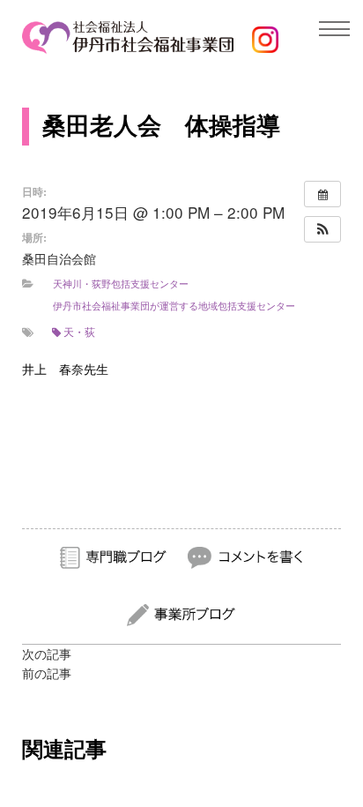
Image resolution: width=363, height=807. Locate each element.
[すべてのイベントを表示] (322, 194)
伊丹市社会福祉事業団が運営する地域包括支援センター (174, 305)
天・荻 (79, 331)
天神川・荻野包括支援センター (121, 283)
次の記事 (46, 654)
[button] (322, 229)
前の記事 (46, 674)
